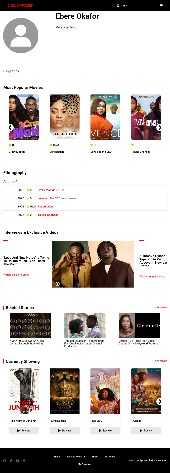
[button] (161, 5)
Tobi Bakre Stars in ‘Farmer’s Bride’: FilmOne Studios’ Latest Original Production (84, 343)
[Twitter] (11, 460)
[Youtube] (17, 460)
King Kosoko (58, 420)
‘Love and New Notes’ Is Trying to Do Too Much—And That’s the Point (26, 261)
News (95, 456)
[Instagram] (24, 460)
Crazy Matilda (17, 151)
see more (161, 361)
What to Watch (74, 456)
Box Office (110, 456)
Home (57, 456)
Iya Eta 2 (97, 420)
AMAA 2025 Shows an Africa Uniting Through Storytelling (27, 342)
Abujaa (137, 420)
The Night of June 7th (23, 420)
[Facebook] (4, 460)
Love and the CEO (101, 151)
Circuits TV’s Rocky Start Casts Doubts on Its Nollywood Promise (138, 342)
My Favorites (84, 464)
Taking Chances (140, 151)
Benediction (57, 151)
